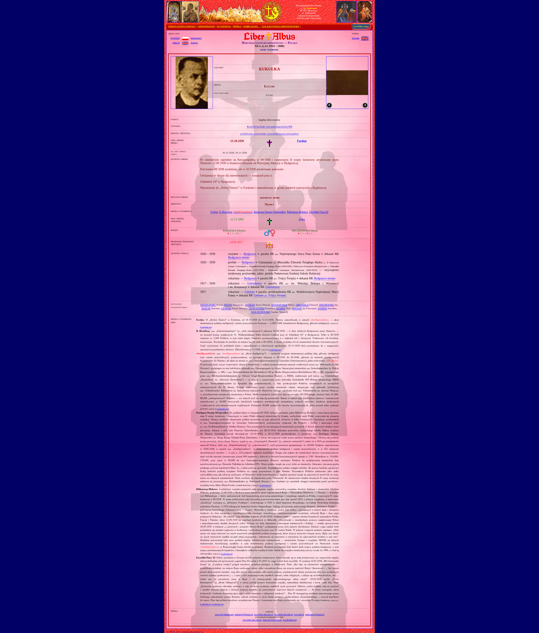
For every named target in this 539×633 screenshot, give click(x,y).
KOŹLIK (206, 308)
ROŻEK (228, 305)
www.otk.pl (299, 614)
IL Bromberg (225, 211)
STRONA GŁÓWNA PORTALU (182, 26)
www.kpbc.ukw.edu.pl (263, 614)
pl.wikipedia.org (205, 327)
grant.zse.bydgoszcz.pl (314, 614)
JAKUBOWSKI (326, 305)
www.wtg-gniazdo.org (224, 614)
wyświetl (175, 38)
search (194, 42)
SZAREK (280, 308)
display (176, 42)
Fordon (214, 211)
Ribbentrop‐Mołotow (297, 211)
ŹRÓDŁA (237, 26)
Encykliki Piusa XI (318, 211)
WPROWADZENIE (206, 26)
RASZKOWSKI (208, 305)
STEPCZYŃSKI (256, 308)
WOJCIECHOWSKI (260, 312)
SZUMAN (250, 305)
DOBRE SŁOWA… (252, 26)
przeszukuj (196, 38)
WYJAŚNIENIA (224, 26)
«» (242, 211)
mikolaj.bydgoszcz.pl (244, 614)
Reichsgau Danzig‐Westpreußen (270, 211)
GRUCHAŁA (302, 305)
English (355, 38)
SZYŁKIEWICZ (279, 305)
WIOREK (322, 308)
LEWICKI (226, 308)
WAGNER (297, 308)
